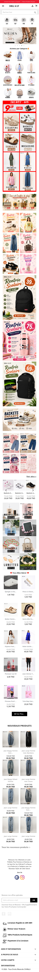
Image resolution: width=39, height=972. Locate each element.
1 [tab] (15, 46)
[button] (19, 714)
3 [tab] (19, 46)
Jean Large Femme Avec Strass (28, 780)
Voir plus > (31, 476)
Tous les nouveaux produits (16, 847)
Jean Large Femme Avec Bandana (28, 752)
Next (33, 36)
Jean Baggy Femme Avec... (11, 752)
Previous (6, 36)
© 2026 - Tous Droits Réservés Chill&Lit (16, 969)
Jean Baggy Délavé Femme (10, 780)
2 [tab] (17, 46)
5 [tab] (24, 46)
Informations (8, 965)
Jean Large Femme (10, 808)
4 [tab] (22, 46)
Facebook (3, 914)
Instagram (9, 914)
